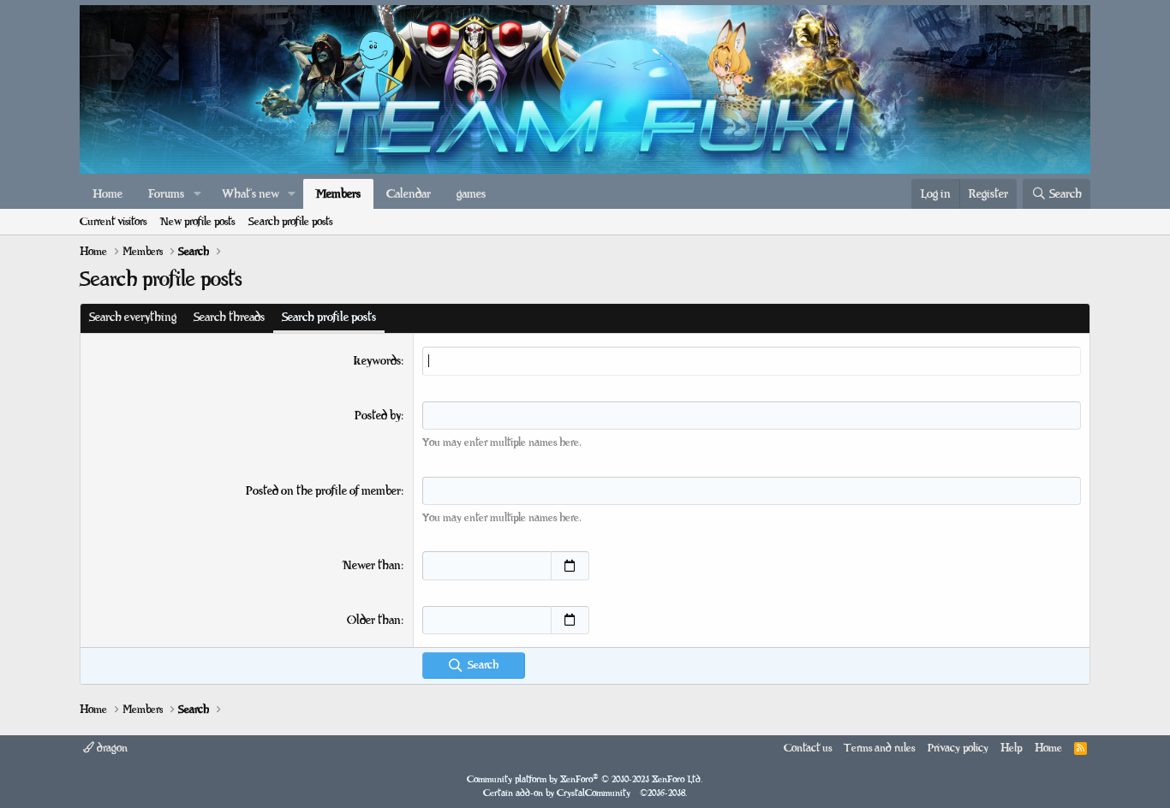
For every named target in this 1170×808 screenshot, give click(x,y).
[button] (197, 194)
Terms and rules (879, 748)
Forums (166, 193)
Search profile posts (290, 222)
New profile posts (197, 222)
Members (338, 193)
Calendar (408, 193)
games (471, 193)
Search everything (132, 317)
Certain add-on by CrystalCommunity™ (585, 793)
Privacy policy (958, 748)
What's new (250, 193)
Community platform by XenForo (585, 779)
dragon (111, 748)
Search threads (229, 317)
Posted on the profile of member (323, 490)
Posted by (378, 415)
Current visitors (113, 222)
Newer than (372, 565)
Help (1011, 748)
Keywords (377, 360)
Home (107, 193)
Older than (374, 620)
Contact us (808, 748)
